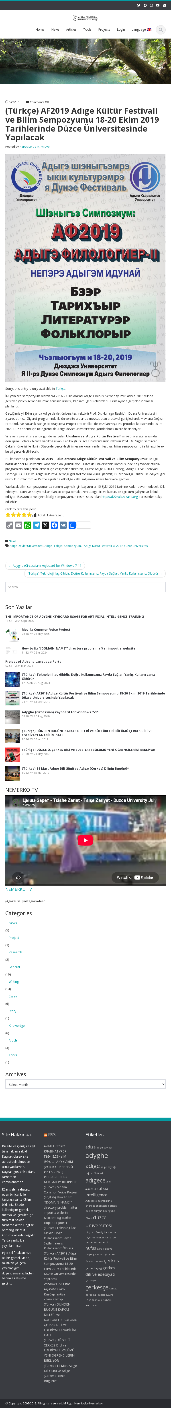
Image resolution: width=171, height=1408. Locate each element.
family (99, 1232)
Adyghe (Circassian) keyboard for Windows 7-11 (45, 565)
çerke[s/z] (91, 1294)
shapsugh (91, 1254)
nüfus (91, 1248)
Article (13, 1040)
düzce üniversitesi (136, 546)
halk (106, 1232)
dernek (112, 1205)
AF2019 (117, 546)
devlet (89, 1210)
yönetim (110, 1254)
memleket (98, 1237)
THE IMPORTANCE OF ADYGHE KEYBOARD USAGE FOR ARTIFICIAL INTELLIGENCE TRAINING (74, 616)
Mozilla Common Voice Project (46, 629)
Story (12, 1011)
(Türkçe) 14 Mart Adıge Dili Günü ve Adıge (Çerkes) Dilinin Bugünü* (75, 768)
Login (121, 29)
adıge (93, 1166)
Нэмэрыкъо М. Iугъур (35, 147)
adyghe (97, 1155)
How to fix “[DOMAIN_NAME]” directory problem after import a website (78, 648)
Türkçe (60, 388)
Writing (14, 981)
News (55, 29)
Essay (13, 996)
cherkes (90, 1205)
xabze (100, 1254)
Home (40, 29)
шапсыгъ (91, 1305)
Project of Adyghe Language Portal (33, 661)
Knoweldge (17, 1025)
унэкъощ (106, 1299)
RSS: (52, 1134)
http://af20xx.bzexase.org (120, 496)
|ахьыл (98, 1261)
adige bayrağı (104, 1147)
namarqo (110, 1237)
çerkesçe (97, 1287)
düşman (90, 1232)
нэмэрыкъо (93, 1299)
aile (108, 1181)
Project (14, 937)
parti (99, 1248)
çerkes (111, 1260)
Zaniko (90, 1261)
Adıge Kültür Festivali (98, 546)
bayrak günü (105, 1200)
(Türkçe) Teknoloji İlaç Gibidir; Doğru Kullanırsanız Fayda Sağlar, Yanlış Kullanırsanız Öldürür (95, 573)
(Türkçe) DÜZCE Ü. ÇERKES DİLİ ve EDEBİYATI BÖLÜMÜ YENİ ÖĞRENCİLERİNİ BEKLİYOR (88, 750)
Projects (104, 29)
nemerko (91, 1242)
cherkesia (101, 1205)
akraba (90, 1189)
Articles (71, 29)
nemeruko (104, 1242)
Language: (139, 29)
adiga (91, 1147)
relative (107, 1248)
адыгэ (109, 1294)
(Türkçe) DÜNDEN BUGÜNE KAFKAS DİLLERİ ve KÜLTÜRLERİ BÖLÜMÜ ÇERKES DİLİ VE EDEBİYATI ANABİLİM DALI (60, 1319)
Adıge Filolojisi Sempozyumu (64, 546)
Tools (87, 29)
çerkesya (91, 1280)
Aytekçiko (91, 1200)
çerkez (113, 1288)
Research (15, 952)
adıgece (96, 1180)
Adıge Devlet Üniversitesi (26, 546)
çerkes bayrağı (94, 1268)
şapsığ (101, 1294)
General (14, 967)
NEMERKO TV (18, 889)
